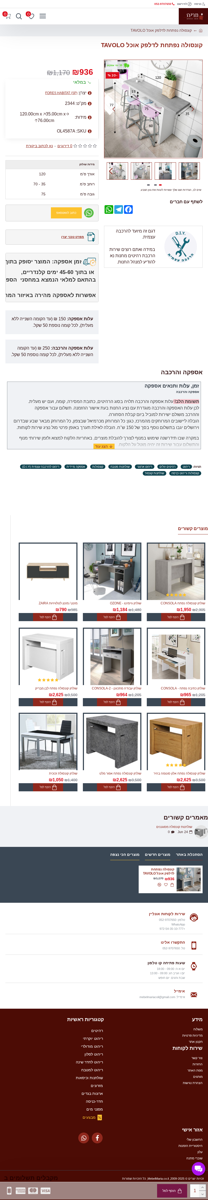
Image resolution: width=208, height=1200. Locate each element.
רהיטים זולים (168, 466)
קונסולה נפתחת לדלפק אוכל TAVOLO (158, 871)
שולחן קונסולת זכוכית (63, 773)
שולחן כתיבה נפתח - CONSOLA (183, 688)
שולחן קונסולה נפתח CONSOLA (183, 603)
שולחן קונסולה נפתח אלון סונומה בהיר (179, 773)
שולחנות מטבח (120, 466)
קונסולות (97, 466)
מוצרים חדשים (157, 854)
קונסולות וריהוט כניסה (185, 473)
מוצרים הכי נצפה (124, 854)
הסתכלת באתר (189, 854)
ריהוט (186, 466)
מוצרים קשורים (193, 528)
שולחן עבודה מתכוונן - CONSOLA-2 (116, 688)
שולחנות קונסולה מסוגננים (174, 827)
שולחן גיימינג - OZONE (125, 603)
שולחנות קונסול (154, 473)
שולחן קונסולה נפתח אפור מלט (120, 773)
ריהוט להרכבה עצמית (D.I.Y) (40, 466)
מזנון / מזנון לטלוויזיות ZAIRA (58, 603)
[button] (192, 109)
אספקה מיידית (76, 466)
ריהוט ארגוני (144, 466)
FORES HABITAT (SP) (61, 93)
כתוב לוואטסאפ (66, 212)
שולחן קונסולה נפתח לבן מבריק (56, 688)
